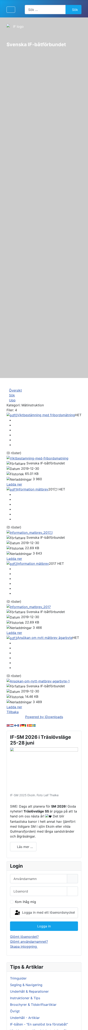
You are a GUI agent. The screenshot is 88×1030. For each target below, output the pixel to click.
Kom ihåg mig (25, 902)
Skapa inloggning (24, 946)
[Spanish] (30, 725)
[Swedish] (34, 725)
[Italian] (27, 725)
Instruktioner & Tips (25, 998)
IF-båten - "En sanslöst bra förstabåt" (39, 1024)
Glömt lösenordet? (24, 937)
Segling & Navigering (26, 985)
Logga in (44, 926)
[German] (23, 725)
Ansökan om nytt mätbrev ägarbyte (44, 638)
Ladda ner (14, 484)
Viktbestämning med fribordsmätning (46, 415)
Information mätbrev (32, 489)
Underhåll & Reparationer (29, 991)
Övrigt (15, 1011)
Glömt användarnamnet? (29, 941)
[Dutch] (12, 725)
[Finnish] (16, 725)
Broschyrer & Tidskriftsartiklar (33, 1005)
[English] (8, 725)
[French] (19, 725)
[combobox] (45, 9)
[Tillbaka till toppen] (81, 1022)
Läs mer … (24, 847)
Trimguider (18, 978)
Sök (75, 10)
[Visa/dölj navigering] (11, 10)
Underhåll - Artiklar (25, 1018)
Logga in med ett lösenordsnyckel (48, 912)
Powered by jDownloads (44, 717)
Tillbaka (13, 712)
